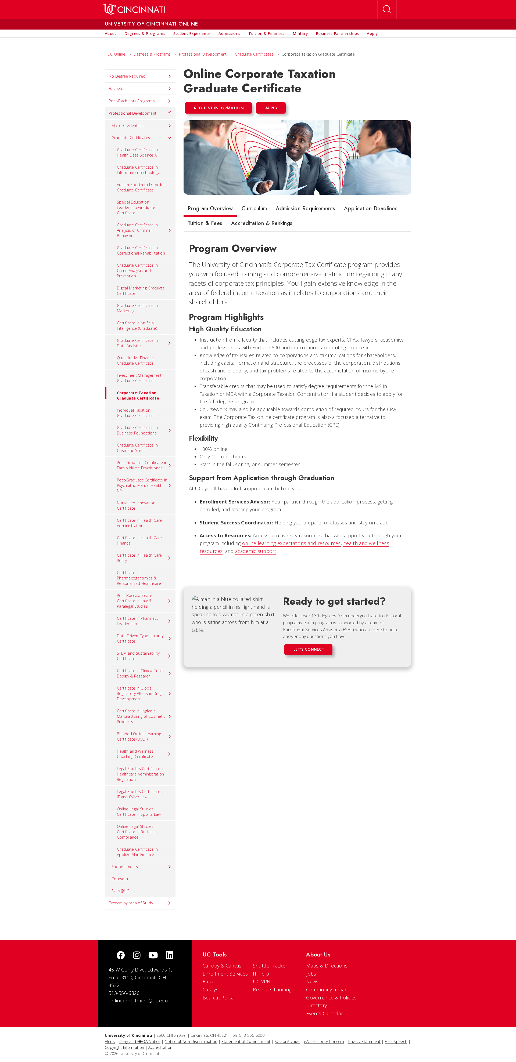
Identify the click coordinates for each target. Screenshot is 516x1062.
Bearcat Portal (219, 997)
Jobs (311, 973)
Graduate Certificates (254, 54)
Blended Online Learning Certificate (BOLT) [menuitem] (139, 736)
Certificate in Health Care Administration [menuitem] (139, 523)
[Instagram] (137, 955)
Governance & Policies (331, 997)
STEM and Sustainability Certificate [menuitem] (138, 656)
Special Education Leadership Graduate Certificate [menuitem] (136, 207)
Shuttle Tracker (270, 965)
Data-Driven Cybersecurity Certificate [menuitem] (140, 638)
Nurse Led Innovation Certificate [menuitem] (136, 505)
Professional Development (203, 54)
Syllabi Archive (287, 1041)
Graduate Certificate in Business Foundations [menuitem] (137, 430)
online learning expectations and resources (291, 543)
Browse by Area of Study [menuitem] (131, 902)
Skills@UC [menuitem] (120, 890)
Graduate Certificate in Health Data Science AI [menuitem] (137, 152)
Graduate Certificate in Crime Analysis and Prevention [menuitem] (137, 270)
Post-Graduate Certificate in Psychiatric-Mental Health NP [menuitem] (142, 485)
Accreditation (160, 1047)
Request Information (219, 108)
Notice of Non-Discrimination (191, 1041)
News (312, 981)
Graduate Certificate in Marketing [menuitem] (137, 308)
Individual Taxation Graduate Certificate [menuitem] (135, 413)
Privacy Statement (364, 1041)
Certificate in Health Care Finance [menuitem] (139, 540)
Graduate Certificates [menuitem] (131, 137)
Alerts (110, 1041)
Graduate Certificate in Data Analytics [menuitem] (137, 343)
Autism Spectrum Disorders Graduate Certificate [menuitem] (142, 187)
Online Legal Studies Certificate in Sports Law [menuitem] (139, 811)
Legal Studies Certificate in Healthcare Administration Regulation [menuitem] (140, 774)
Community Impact (327, 989)
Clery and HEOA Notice (139, 1041)
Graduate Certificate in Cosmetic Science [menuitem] (137, 448)
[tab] (210, 209)
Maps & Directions (326, 965)
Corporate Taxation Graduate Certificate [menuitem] (138, 395)
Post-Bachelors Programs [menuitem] (132, 100)
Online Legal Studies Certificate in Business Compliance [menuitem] (137, 832)
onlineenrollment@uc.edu (138, 1000)
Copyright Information (124, 1047)
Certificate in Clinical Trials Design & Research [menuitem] (140, 673)
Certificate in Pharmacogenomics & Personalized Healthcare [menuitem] (139, 578)
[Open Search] (387, 9)
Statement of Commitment (245, 1041)
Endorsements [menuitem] (125, 866)
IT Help (261, 973)
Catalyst (211, 989)
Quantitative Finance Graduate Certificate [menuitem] (135, 360)
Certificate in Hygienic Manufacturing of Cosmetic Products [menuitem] (141, 716)
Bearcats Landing (272, 989)
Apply (271, 108)
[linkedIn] (169, 955)
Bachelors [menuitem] (118, 88)
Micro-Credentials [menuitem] (128, 125)
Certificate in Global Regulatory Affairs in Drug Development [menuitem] (139, 693)
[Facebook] (120, 955)
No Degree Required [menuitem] (127, 76)
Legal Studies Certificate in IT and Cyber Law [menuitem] (140, 794)
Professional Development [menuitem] (132, 113)
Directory (316, 1005)
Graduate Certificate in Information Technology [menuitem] (138, 170)
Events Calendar (324, 1013)
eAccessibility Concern (324, 1041)
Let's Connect (308, 649)
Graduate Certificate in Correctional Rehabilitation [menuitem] (141, 250)
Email (209, 981)
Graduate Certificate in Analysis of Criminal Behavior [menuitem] (137, 230)
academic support (255, 551)
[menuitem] (110, 34)
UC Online (117, 54)
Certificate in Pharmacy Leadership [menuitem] (137, 621)
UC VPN (262, 981)
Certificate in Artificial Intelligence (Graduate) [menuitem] (137, 325)
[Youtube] (153, 955)
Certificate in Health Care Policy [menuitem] (139, 558)
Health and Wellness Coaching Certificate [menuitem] (135, 754)
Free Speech (396, 1041)
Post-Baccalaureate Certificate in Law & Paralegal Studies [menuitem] (134, 601)
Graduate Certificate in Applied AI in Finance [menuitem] (137, 852)
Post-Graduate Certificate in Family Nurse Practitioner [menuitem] (142, 465)
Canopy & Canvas (222, 965)
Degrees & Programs (152, 54)
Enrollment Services (225, 973)
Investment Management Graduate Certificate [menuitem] (139, 378)
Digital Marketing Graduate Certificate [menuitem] (141, 290)
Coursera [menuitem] (120, 878)
